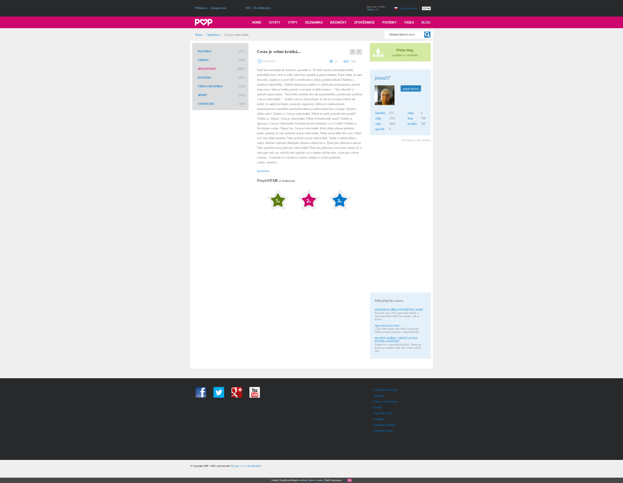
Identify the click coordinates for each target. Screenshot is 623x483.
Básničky (338, 22)
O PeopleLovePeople (385, 390)
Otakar (370, 9)
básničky (380, 113)
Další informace (332, 480)
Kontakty (378, 419)
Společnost (213, 34)
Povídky (389, 22)
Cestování (206, 103)
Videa (409, 22)
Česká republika (408, 8)
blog (410, 118)
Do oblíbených (262, 8)
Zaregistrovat (218, 8)
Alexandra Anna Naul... (388, 325)
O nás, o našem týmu (385, 401)
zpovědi (379, 129)
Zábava (203, 60)
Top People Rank (383, 430)
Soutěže (377, 407)
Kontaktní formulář (384, 425)
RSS (248, 8)
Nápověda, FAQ (382, 413)
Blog (426, 22)
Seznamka (314, 22)
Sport (202, 95)
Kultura (204, 77)
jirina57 (382, 77)
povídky (412, 123)
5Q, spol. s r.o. (237, 466)
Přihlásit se (201, 8)
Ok (349, 480)
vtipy (378, 123)
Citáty (274, 22)
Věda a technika (210, 86)
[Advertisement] (400, 218)
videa (411, 113)
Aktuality (378, 395)
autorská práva (254, 466)
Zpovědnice (364, 22)
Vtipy (292, 22)
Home (256, 22)
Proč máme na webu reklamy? (416, 140)
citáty (378, 118)
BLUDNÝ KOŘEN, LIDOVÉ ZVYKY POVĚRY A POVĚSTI (396, 340)
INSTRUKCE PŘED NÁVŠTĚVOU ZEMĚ (399, 309)
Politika (204, 51)
